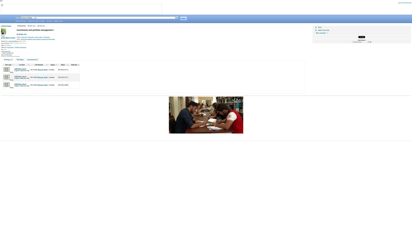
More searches (321, 33)
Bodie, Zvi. (23, 34)
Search (18, 18)
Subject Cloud (58, 21)
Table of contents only (8, 52)
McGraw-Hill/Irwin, (14, 41)
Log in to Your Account (404, 2)
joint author (31, 37)
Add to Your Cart (323, 30)
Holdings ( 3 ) (8, 59)
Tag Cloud (49, 21)
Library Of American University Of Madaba (7, 18)
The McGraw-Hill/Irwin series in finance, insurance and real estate (38, 39)
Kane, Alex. (24, 37)
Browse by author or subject (36, 21)
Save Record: (362, 40)
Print (319, 27)
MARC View (32, 26)
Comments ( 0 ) (32, 59)
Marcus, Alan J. (39, 37)
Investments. (10, 47)
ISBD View (42, 26)
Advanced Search (21, 21)
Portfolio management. (20, 47)
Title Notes (20, 59)
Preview (3, 35)
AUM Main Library (20, 69)
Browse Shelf (42, 70)
